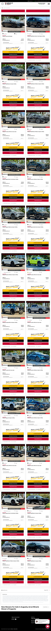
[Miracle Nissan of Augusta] (9, 4)
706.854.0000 (41, 3)
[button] (24, 23)
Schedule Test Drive (13, 54)
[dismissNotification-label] (49, 619)
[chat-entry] (48, 626)
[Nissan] (2, 4)
